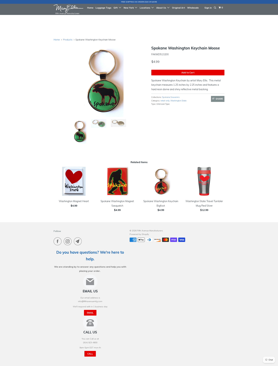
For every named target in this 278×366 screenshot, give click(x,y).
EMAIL (90, 312)
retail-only (165, 100)
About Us (161, 7)
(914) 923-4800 (90, 342)
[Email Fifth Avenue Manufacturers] (78, 241)
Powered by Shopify (139, 234)
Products (67, 39)
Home (90, 7)
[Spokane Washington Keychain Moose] (101, 80)
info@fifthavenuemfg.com (90, 301)
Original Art (178, 7)
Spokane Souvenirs (171, 97)
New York (129, 7)
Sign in (208, 7)
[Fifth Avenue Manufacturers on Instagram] (68, 241)
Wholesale (193, 7)
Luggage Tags (103, 7)
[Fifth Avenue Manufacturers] (68, 9)
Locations (145, 7)
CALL (90, 353)
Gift (116, 7)
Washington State (178, 100)
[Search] (215, 7)
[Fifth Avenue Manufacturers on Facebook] (58, 241)
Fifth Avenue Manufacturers (150, 230)
